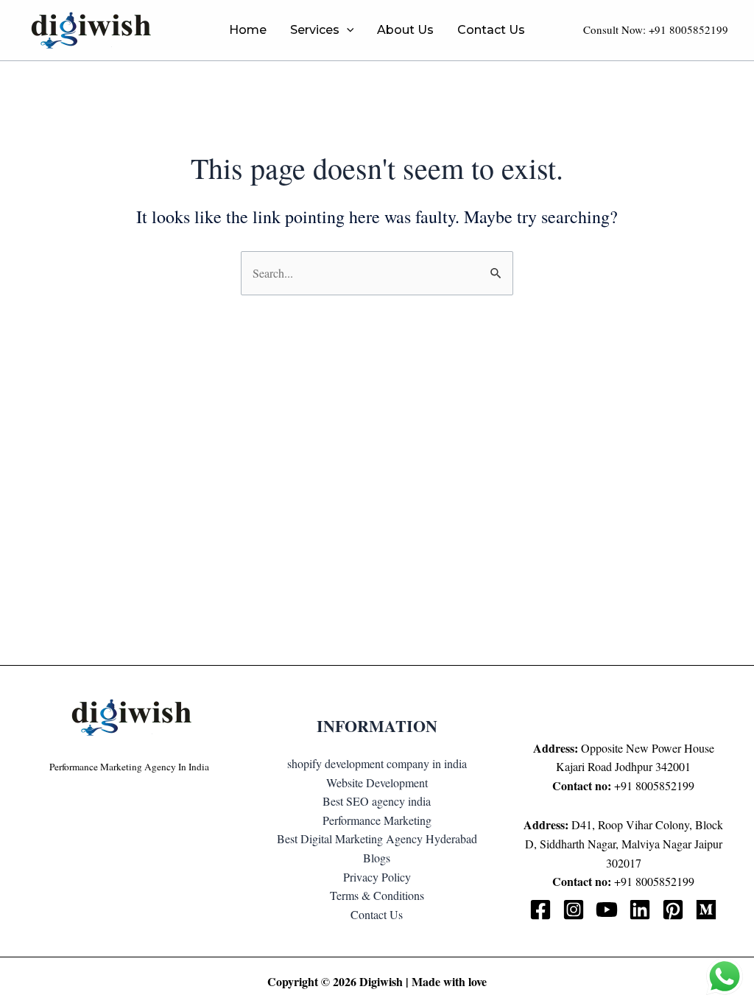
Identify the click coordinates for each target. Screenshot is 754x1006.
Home (248, 30)
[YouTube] (607, 909)
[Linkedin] (640, 909)
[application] (346, 30)
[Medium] (706, 909)
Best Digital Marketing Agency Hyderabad (377, 838)
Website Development (377, 782)
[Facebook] (540, 909)
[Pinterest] (673, 909)
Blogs (376, 857)
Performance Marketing (377, 820)
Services (314, 30)
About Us (405, 30)
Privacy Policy (377, 876)
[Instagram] (574, 909)
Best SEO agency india (377, 801)
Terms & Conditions (377, 895)
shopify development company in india (377, 763)
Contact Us (491, 30)
